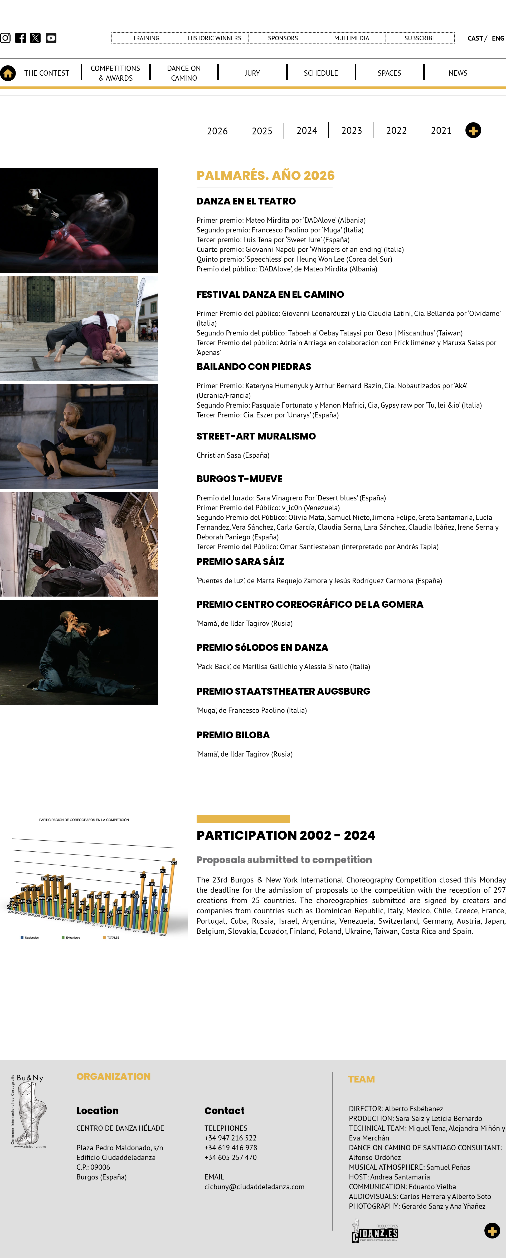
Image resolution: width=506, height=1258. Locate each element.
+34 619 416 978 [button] (231, 1147)
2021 (441, 130)
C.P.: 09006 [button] (93, 1167)
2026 (217, 131)
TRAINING (146, 38)
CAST (475, 38)
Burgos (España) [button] (101, 1177)
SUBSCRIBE (420, 38)
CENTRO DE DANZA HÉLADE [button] (120, 1128)
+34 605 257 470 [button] (231, 1157)
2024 (307, 130)
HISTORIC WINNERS (214, 38)
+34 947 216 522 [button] (231, 1138)
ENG (498, 38)
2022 (396, 130)
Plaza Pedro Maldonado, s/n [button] (119, 1147)
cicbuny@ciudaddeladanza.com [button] (255, 1186)
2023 (351, 130)
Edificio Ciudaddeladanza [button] (116, 1157)
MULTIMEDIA (351, 38)
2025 (262, 131)
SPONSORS (283, 38)
